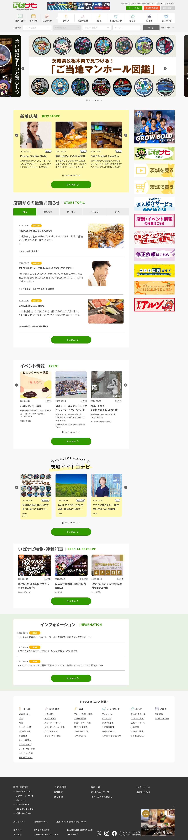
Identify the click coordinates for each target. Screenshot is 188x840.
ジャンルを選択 (91, 27)
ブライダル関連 (137, 718)
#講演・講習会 (102, 417)
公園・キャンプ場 (81, 731)
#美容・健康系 (76, 421)
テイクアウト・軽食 (27, 748)
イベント (33, 20)
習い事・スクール (138, 714)
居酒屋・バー (24, 714)
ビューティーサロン (53, 722)
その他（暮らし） (137, 735)
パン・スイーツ (25, 744)
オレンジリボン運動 (24, 809)
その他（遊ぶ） (80, 735)
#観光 (31, 513)
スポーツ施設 (80, 718)
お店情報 (58, 792)
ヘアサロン (49, 714)
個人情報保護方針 (42, 830)
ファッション (107, 714)
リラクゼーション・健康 (54, 727)
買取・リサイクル (109, 731)
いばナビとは (143, 787)
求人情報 (166, 20)
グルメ (66, 20)
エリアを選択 (30, 27)
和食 (21, 722)
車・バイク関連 (137, 731)
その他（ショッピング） (111, 735)
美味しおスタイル (23, 813)
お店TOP (47, 20)
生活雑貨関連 (108, 727)
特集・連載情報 (21, 787)
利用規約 (17, 834)
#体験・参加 (31, 424)
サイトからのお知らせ (101, 797)
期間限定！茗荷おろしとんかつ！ (35, 230)
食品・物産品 (108, 722)
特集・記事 (20, 20)
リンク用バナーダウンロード (46, 834)
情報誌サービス (41, 821)
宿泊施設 (159, 714)
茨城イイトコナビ (23, 791)
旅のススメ (21, 800)
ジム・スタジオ (51, 731)
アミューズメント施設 (83, 714)
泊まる (149, 20)
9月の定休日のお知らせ (32, 305)
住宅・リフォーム (138, 722)
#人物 (66, 513)
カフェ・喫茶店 (25, 740)
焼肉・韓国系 (24, 731)
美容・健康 (83, 20)
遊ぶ (99, 20)
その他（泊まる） (162, 718)
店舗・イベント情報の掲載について (71, 821)
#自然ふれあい (41, 424)
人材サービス (19, 821)
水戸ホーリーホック (25, 795)
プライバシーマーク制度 (128, 832)
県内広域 (51, 500)
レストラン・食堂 (26, 753)
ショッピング (116, 20)
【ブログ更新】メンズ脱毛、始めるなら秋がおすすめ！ (46, 268)
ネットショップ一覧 (100, 792)
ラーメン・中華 (25, 727)
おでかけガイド (22, 804)
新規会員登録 (152, 7)
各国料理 (23, 735)
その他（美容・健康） (53, 735)
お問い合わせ (143, 792)
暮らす (133, 20)
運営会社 (17, 830)
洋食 (21, 718)
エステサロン (50, 718)
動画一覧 (95, 787)
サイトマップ (72, 834)
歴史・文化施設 (81, 727)
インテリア (106, 718)
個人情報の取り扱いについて (80, 830)
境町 (88, 500)
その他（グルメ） (25, 757)
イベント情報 (60, 787)
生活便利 (135, 727)
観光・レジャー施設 (82, 722)
